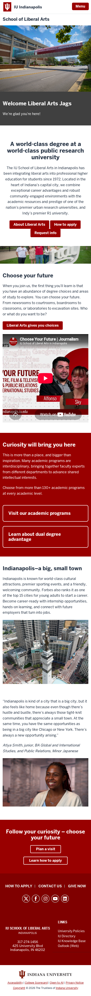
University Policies (71, 931)
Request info (45, 233)
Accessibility (15, 983)
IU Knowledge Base (72, 941)
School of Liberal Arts (26, 19)
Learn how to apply (45, 860)
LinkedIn (65, 899)
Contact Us (50, 886)
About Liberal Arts (29, 224)
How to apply (65, 224)
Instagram (45, 899)
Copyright (19, 988)
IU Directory (66, 936)
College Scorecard (36, 983)
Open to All (57, 983)
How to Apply (18, 886)
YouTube (55, 899)
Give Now (77, 886)
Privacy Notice (75, 983)
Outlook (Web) (68, 946)
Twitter (26, 899)
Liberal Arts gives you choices (33, 325)
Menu (80, 6)
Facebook (36, 899)
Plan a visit (45, 849)
